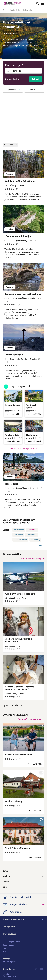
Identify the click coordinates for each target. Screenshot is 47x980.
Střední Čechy (15, 10)
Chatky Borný (32, 435)
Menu (42, 4)
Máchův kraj (35, 540)
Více (41, 545)
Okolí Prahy (18, 535)
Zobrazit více (39, 49)
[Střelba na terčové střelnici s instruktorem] (23, 621)
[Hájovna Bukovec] (13, 396)
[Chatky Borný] (34, 426)
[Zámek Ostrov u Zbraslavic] (23, 831)
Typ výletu (11, 90)
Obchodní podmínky (11, 941)
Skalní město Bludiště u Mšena (19, 181)
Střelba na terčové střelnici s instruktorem (18, 640)
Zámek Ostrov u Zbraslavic (17, 848)
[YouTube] (41, 969)
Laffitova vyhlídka (13, 354)
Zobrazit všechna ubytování (22, 448)
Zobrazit (35, 79)
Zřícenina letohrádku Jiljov (17, 236)
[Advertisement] (23, 118)
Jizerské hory (19, 530)
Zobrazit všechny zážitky (30, 558)
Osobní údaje (8, 945)
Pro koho (32, 90)
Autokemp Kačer (12, 435)
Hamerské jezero (13, 484)
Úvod (5, 10)
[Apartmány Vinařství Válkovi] (23, 737)
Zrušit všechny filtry (12, 79)
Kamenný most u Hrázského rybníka (22, 294)
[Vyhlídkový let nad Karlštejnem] (23, 576)
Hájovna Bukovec (12, 405)
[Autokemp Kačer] (13, 426)
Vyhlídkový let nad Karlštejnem (20, 594)
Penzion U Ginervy (13, 801)
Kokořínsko (27, 10)
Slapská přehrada (20, 540)
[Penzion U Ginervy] (23, 784)
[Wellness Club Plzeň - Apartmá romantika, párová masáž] (23, 669)
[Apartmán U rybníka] (34, 396)
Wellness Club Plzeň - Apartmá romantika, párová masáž (19, 688)
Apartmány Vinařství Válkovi (18, 754)
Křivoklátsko (32, 535)
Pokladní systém (10, 961)
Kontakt (6, 948)
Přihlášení (7, 952)
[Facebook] (30, 969)
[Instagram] (35, 969)
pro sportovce (22, 522)
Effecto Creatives (10, 975)
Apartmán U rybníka (31, 406)
